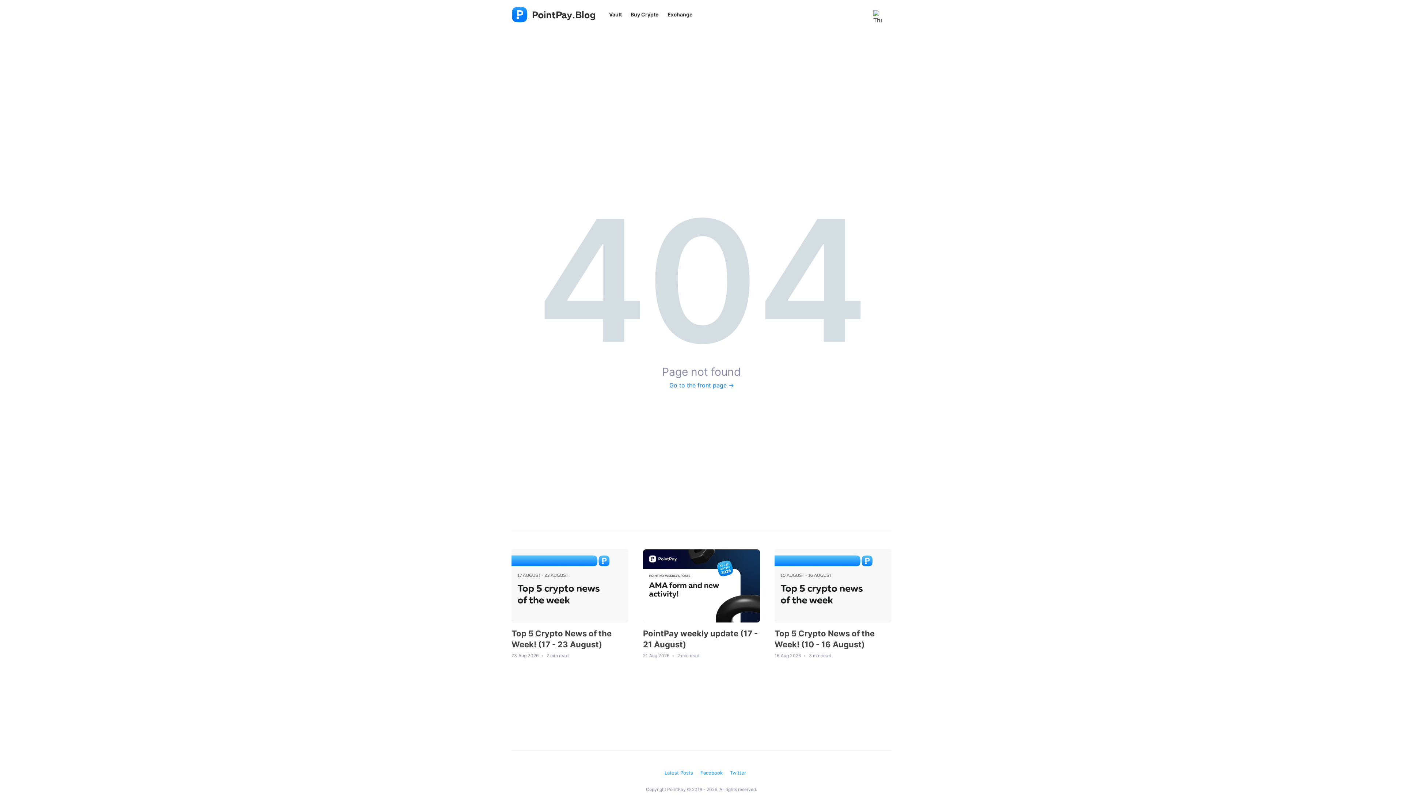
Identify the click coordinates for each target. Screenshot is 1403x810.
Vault (615, 14)
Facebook (711, 773)
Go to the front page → (701, 385)
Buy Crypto (645, 14)
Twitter (738, 773)
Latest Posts (679, 773)
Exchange (680, 14)
